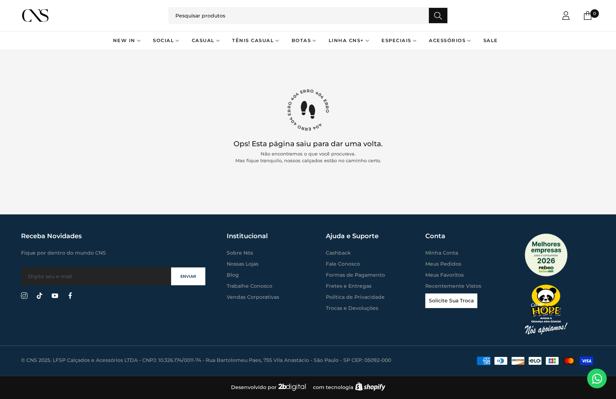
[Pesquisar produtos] (438, 15)
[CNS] (69, 15)
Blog (233, 275)
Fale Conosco (343, 264)
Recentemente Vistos (453, 286)
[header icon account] (566, 15)
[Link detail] (24, 296)
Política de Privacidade (355, 297)
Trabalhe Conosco (249, 286)
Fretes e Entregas (348, 286)
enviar (188, 276)
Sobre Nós (240, 253)
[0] (587, 15)
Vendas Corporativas (253, 297)
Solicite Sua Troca (451, 300)
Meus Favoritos (444, 275)
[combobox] (308, 15)
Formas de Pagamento (355, 275)
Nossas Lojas (242, 264)
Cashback (338, 253)
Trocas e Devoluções (352, 308)
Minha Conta (441, 253)
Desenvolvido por (254, 387)
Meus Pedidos (443, 264)
